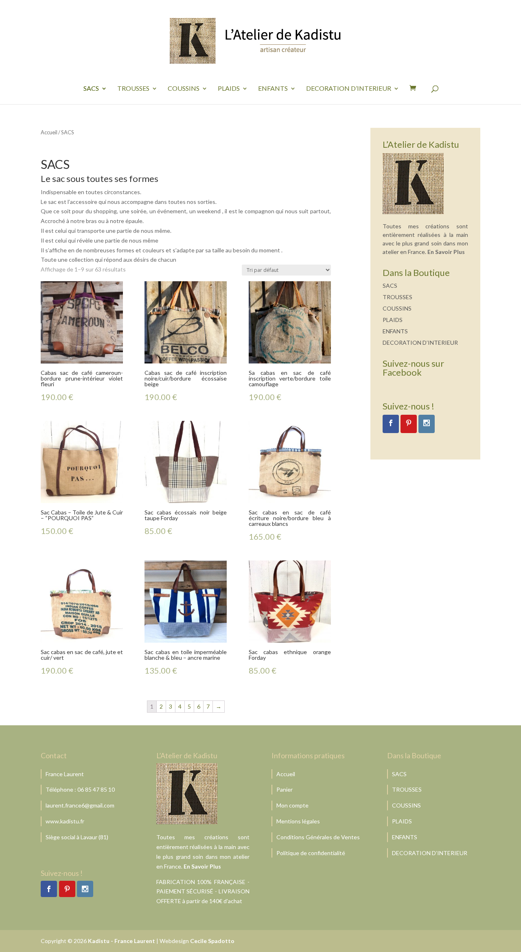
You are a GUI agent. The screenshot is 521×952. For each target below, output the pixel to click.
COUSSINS (183, 88)
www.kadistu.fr (65, 821)
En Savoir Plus (446, 251)
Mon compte (292, 805)
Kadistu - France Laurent (121, 940)
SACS (91, 88)
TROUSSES (133, 88)
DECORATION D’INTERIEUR (348, 88)
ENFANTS (273, 88)
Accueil (49, 132)
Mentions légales (298, 821)
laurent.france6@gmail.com (80, 805)
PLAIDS (229, 88)
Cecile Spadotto (212, 940)
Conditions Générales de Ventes (318, 837)
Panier (284, 789)
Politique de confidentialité (310, 852)
